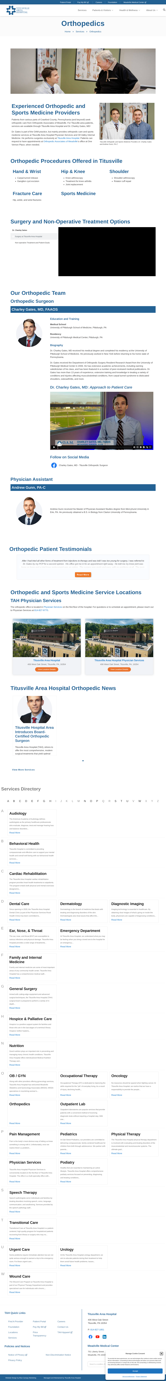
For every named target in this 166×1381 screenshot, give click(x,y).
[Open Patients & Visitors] (112, 10)
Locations (13, 1332)
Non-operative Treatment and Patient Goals (32, 243)
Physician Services (53, 607)
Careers (61, 1321)
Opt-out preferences (128, 1376)
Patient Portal (39, 1321)
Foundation (13, 1327)
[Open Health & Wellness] (139, 10)
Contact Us (62, 1327)
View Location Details (47, 669)
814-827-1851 (97, 1329)
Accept (135, 1371)
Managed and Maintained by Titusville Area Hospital (62, 1378)
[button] (161, 1354)
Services (12, 1338)
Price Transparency (39, 1334)
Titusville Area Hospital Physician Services (119, 660)
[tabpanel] (107, 251)
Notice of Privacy (16, 1355)
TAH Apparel (63, 1332)
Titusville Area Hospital (68, 138)
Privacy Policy (15, 1360)
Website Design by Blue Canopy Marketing (20, 1378)
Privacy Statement (141, 1376)
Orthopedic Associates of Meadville (60, 141)
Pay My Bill (38, 1327)
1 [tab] (83, 761)
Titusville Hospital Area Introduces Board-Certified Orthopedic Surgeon (34, 734)
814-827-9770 (41, 610)
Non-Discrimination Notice (58, 1355)
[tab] (34, 236)
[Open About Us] (157, 10)
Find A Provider (15, 1321)
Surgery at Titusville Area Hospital (28, 236)
